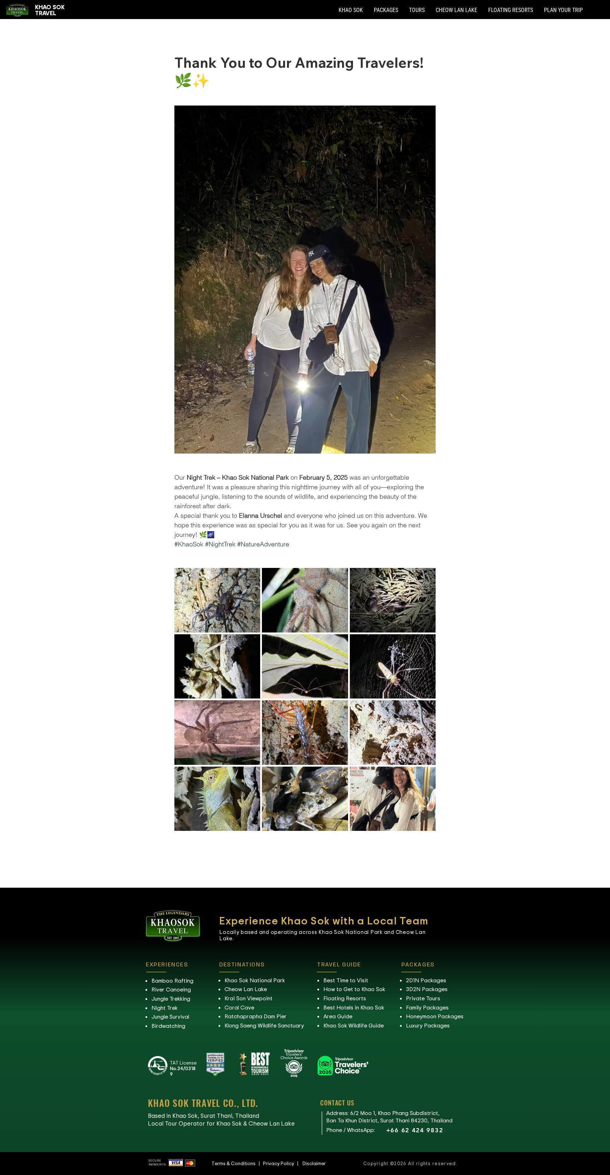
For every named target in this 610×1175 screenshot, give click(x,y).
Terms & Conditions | (237, 1163)
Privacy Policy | (283, 1163)
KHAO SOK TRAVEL (50, 9)
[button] (350, 10)
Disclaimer (314, 1163)
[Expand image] (217, 600)
